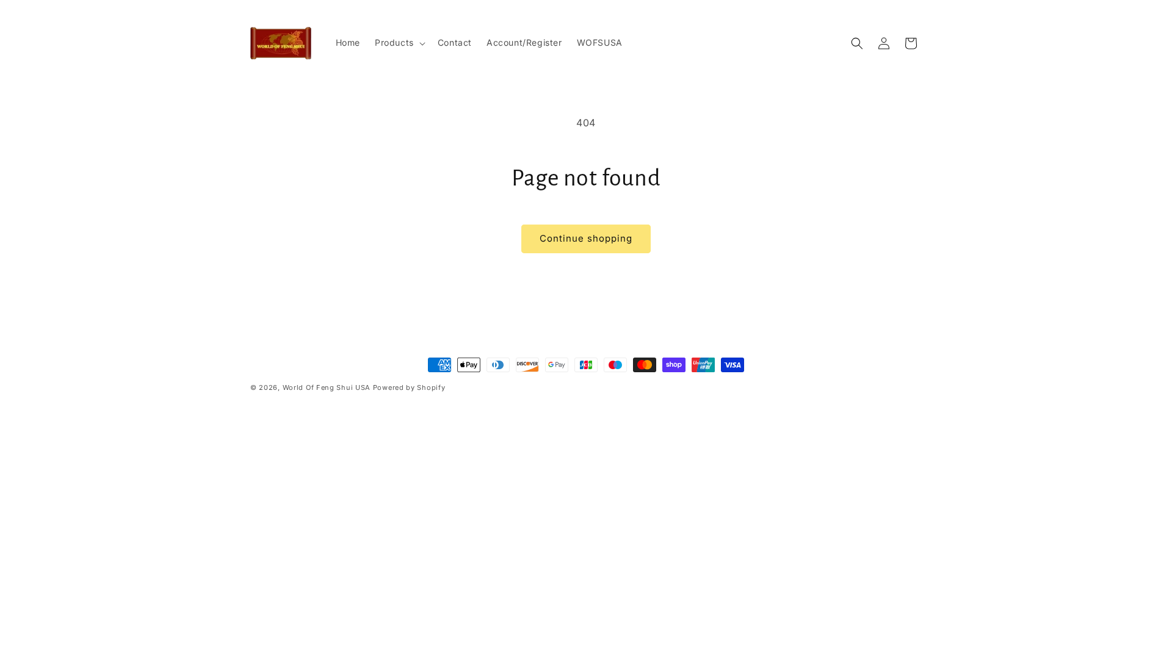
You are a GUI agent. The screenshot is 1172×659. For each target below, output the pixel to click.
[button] (398, 43)
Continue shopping (586, 238)
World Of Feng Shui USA (327, 387)
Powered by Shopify (409, 387)
